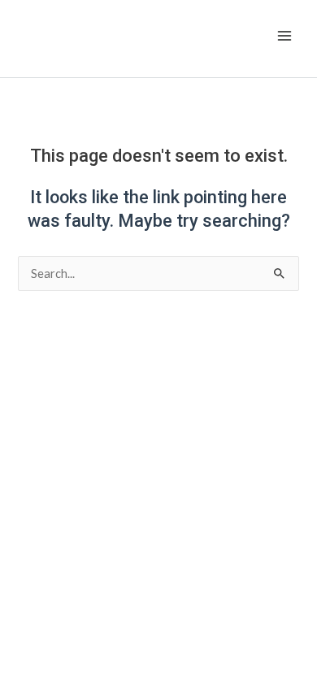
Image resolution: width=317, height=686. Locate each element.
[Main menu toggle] (284, 36)
